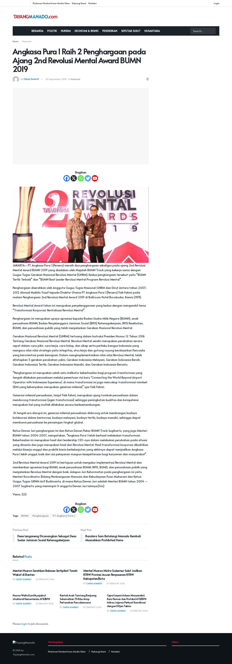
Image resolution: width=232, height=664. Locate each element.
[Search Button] (213, 31)
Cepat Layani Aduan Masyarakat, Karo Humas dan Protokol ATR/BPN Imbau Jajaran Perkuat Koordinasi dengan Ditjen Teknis (126, 601)
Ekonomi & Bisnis (86, 31)
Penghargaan (41, 515)
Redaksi (92, 3)
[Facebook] (66, 178)
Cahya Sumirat (31, 79)
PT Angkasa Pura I (64, 515)
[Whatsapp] (81, 178)
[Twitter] (88, 178)
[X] (74, 178)
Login (216, 3)
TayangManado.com (23, 654)
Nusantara (152, 31)
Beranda (37, 31)
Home (15, 41)
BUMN (24, 515)
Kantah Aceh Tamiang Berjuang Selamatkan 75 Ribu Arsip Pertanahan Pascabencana (78, 599)
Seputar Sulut (130, 31)
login (24, 623)
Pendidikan (109, 31)
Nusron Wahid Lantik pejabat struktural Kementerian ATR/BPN (31, 597)
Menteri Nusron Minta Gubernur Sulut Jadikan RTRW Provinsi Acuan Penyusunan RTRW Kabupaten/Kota (112, 574)
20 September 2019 (56, 79)
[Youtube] (95, 178)
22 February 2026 (44, 579)
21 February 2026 (44, 603)
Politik (52, 31)
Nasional (26, 41)
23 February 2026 (115, 583)
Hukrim (66, 31)
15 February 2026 (138, 610)
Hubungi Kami (79, 3)
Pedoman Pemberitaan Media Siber (51, 3)
